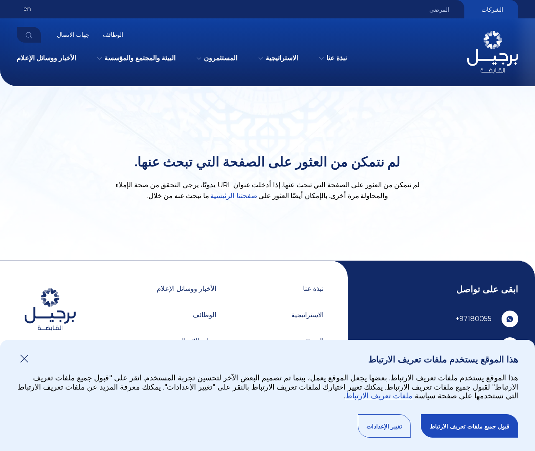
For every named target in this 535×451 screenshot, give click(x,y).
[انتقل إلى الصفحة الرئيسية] (492, 75)
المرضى (439, 9)
